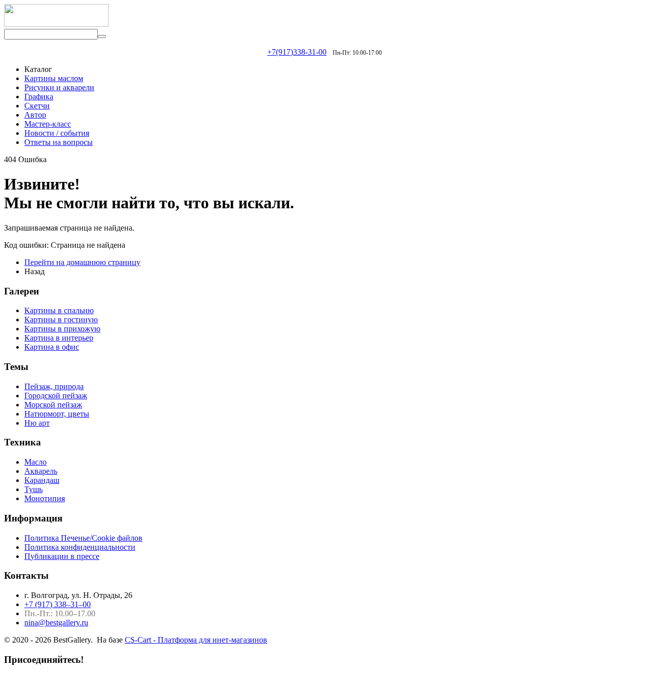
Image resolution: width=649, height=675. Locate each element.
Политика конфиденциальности (79, 547)
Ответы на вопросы (58, 142)
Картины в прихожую (62, 328)
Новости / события (56, 133)
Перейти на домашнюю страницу (82, 262)
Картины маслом (53, 78)
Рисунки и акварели (59, 87)
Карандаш (41, 480)
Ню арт (37, 423)
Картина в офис (51, 347)
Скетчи (37, 105)
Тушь (33, 489)
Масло (35, 462)
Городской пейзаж (55, 395)
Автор (35, 114)
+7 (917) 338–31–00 (57, 604)
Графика (38, 96)
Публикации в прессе (61, 556)
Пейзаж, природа (54, 386)
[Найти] (102, 36)
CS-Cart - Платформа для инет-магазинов (196, 639)
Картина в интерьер (58, 337)
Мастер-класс (47, 124)
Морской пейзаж (53, 404)
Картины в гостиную (61, 319)
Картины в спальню (59, 310)
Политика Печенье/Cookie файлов (83, 538)
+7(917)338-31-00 (297, 52)
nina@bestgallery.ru (56, 622)
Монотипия (44, 498)
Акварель (40, 471)
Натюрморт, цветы (56, 413)
